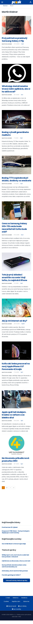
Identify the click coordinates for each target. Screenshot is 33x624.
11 (22, 372)
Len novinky (17, 609)
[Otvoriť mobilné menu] (2, 2)
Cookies (6, 601)
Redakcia (24, 598)
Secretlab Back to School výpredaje (14, 544)
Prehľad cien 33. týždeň (10, 527)
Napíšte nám (16, 601)
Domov (5, 6)
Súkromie (26, 601)
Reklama (15, 598)
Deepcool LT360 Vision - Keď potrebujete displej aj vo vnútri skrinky (15, 532)
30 (23, 324)
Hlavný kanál (12, 606)
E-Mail (8, 598)
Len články (23, 606)
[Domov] (16, 2)
